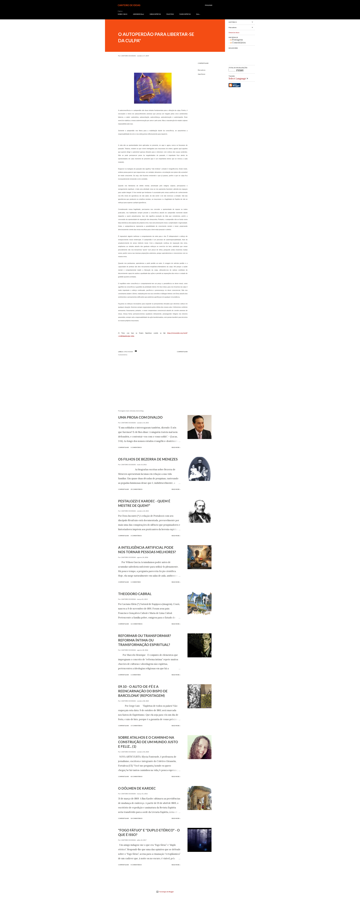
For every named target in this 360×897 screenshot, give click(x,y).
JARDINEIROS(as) (138, 14)
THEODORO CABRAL (135, 594)
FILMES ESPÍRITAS (185, 14)
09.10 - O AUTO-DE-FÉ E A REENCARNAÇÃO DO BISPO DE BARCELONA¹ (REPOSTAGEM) (143, 691)
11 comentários (136, 624)
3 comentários (136, 535)
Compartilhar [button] (203, 63)
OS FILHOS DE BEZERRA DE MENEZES (148, 459)
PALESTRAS (170, 14)
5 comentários (136, 447)
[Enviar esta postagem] (136, 351)
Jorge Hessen (201, 74)
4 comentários (136, 865)
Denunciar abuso (234, 32)
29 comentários (136, 489)
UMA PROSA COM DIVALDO (140, 417)
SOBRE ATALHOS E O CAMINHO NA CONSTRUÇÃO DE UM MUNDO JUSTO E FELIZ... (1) (148, 741)
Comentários (238, 42)
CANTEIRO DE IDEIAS (129, 5)
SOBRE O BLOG (122, 14)
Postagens (237, 39)
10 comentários (136, 818)
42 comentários (136, 776)
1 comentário (136, 582)
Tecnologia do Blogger (166, 892)
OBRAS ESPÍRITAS (155, 14)
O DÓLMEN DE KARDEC (137, 788)
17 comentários (136, 725)
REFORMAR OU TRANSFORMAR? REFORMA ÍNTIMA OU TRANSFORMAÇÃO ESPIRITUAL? (144, 640)
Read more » (176, 447)
